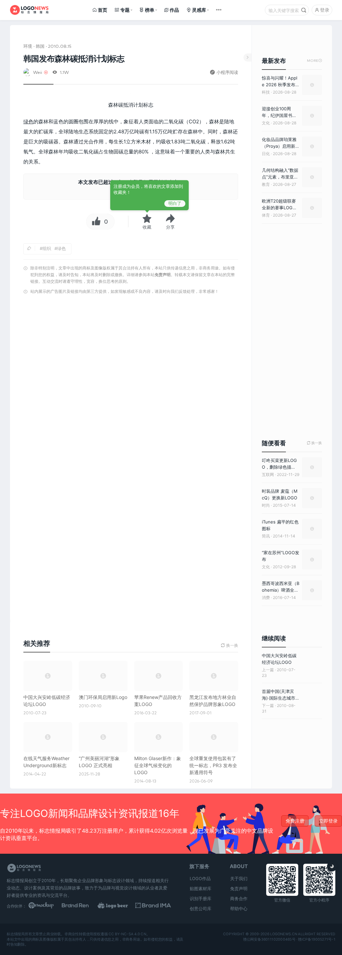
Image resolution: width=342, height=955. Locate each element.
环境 (27, 46)
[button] (170, 221)
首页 (102, 10)
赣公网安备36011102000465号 (269, 939)
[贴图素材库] (46, 906)
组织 (46, 248)
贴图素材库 (200, 888)
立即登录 (328, 821)
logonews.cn (283, 934)
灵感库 (199, 10)
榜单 (149, 10)
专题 (125, 10)
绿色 (28, 121)
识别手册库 (200, 898)
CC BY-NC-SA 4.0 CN (127, 934)
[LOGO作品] (118, 906)
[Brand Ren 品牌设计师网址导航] (82, 906)
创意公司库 (200, 908)
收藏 (147, 227)
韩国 (40, 46)
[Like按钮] (94, 222)
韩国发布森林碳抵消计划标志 (74, 59)
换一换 (314, 443)
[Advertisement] (130, 368)
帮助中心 (238, 908)
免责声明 (163, 274)
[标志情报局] (29, 10)
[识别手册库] (153, 906)
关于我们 (238, 878)
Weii (37, 72)
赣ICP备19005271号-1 (316, 939)
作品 (174, 10)
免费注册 (295, 821)
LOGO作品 (200, 878)
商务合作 (238, 898)
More (314, 61)
